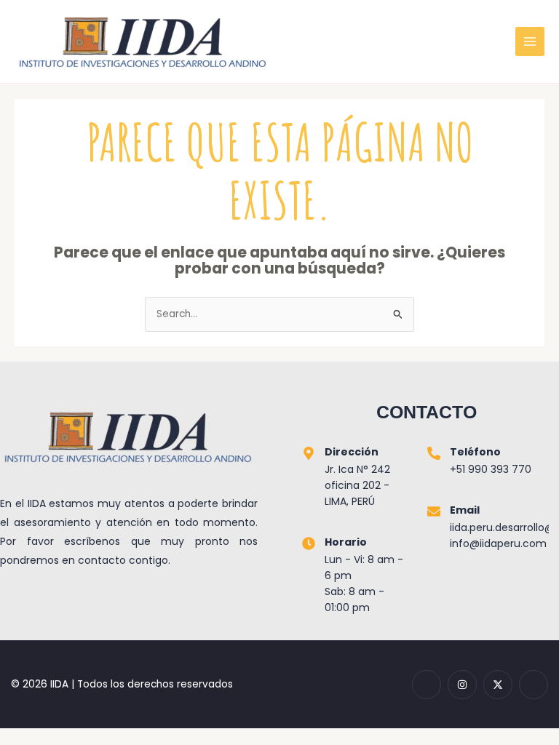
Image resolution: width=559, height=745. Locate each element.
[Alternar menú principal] (530, 42)
